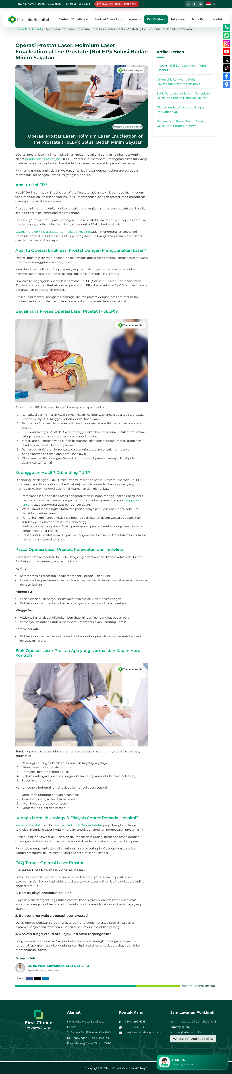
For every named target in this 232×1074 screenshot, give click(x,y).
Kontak (217, 19)
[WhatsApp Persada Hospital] (226, 35)
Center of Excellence (73, 19)
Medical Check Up (107, 19)
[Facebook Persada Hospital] (226, 76)
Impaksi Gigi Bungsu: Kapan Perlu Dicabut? (181, 68)
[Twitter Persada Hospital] (226, 59)
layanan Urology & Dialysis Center (78, 825)
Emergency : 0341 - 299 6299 (116, 4)
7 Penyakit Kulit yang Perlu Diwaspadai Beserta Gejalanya (178, 82)
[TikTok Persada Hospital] (226, 68)
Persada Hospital (27, 825)
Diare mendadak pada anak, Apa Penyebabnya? (180, 110)
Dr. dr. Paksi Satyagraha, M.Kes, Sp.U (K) (58, 966)
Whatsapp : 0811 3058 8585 (193, 1038)
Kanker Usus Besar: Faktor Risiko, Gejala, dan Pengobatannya (181, 123)
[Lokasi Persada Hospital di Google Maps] (226, 84)
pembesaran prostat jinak (43, 159)
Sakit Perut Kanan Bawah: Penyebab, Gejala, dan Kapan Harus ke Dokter (183, 96)
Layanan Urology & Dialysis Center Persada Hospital (52, 231)
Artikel (36, 29)
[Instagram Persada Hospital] (226, 43)
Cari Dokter (155, 19)
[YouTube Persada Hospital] (226, 51)
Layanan (133, 19)
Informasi (178, 19)
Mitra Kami (199, 19)
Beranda (21, 29)
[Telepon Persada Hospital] (226, 27)
